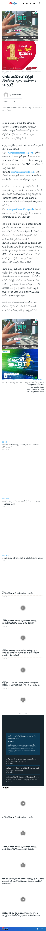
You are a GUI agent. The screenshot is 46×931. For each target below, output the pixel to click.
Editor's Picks (12, 107)
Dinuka (11, 741)
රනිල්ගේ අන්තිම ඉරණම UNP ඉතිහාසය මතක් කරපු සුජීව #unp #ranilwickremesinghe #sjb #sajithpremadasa (34, 387)
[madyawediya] (6, 94)
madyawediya (16, 95)
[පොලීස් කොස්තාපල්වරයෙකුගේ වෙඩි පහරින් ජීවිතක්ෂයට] (23, 418)
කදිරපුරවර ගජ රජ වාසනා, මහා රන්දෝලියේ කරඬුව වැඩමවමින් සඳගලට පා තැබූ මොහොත (21, 684)
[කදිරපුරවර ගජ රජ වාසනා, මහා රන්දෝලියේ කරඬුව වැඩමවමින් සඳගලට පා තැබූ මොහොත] (23, 699)
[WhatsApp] (23, 585)
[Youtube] (33, 3)
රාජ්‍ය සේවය (37, 107)
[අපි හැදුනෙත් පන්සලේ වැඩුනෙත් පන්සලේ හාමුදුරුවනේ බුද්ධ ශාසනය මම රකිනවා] (23, 638)
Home (4, 71)
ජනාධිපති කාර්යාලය (25, 107)
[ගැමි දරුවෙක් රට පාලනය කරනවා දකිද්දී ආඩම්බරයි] (23, 726)
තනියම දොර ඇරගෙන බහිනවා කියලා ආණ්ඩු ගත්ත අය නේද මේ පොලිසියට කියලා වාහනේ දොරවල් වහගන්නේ (20, 652)
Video (5, 787)
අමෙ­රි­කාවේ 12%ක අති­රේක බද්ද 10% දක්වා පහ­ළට (23, 558)
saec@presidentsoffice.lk (23, 171)
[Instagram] (27, 3)
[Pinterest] (23, 579)
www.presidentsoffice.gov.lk (20, 152)
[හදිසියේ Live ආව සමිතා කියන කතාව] (23, 608)
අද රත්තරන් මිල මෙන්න (12, 382)
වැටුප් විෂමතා (7, 110)
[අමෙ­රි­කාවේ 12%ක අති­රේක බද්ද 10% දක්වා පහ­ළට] (23, 532)
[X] (30, 3)
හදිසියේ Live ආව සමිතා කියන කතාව (17, 593)
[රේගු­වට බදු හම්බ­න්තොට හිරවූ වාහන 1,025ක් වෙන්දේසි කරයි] (23, 475)
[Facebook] (23, 3)
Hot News (10, 71)
